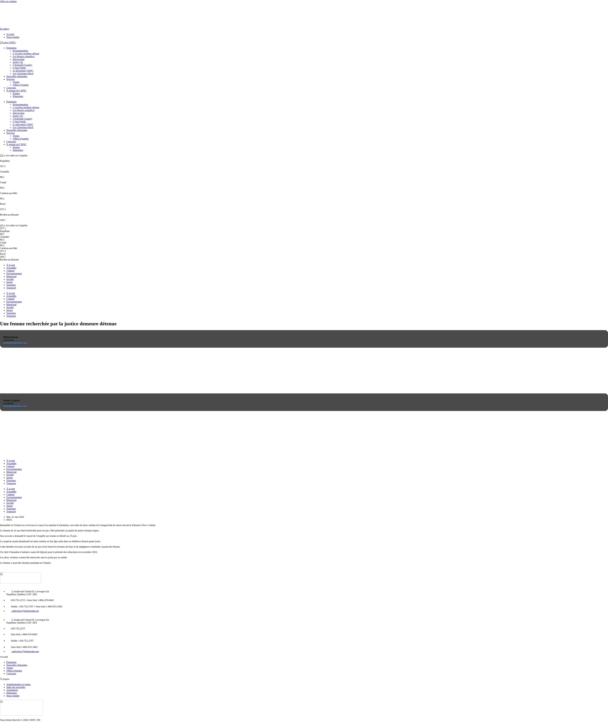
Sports (9, 282)
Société (10, 279)
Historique (18, 96)
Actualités (11, 267)
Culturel (10, 270)
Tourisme (11, 285)
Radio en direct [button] (7, 4)
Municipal (11, 276)
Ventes (16, 82)
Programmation (20, 104)
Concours (11, 87)
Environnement (14, 273)
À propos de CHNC (16, 90)
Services (10, 79)
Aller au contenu (8, 1)
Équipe (16, 93)
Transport (11, 287)
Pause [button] (3, 7)
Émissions (11, 101)
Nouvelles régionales (16, 76)
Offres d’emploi (20, 85)
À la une (10, 265)
